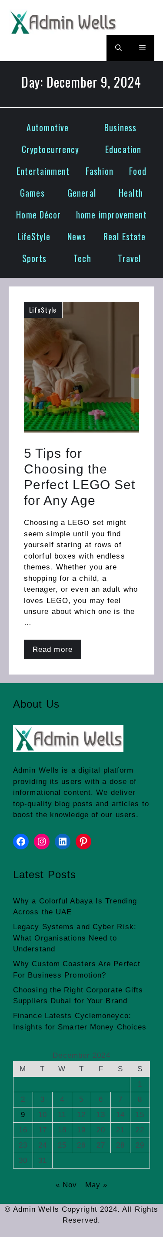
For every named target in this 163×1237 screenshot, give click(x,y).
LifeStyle (33, 236)
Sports (34, 258)
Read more (53, 649)
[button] (118, 48)
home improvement (111, 214)
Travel (129, 258)
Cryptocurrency (50, 149)
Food (137, 170)
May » (96, 1185)
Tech (82, 258)
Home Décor (38, 214)
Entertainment (43, 170)
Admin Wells (36, 770)
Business (120, 127)
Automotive (48, 127)
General (81, 192)
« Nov (66, 1185)
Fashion (99, 170)
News (76, 236)
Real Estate (124, 236)
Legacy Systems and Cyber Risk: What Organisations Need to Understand (74, 938)
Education (123, 149)
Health (131, 192)
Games (32, 192)
